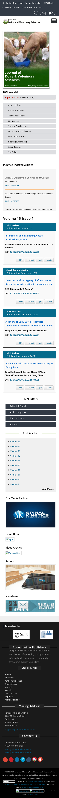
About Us (9, 677)
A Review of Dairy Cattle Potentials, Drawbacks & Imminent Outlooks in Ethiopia (29, 323)
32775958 (15, 211)
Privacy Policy (33, 794)
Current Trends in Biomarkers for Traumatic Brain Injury (28, 207)
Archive (14, 424)
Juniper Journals (32, 3)
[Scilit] (15, 632)
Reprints (9, 696)
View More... (48, 489)
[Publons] (43, 632)
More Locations (12, 699)
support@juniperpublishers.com (20, 729)
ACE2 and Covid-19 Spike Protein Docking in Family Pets (29, 365)
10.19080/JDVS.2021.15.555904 (24, 335)
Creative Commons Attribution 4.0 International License (25, 784)
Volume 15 (15, 455)
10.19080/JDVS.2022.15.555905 (24, 380)
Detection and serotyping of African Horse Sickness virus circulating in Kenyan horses (29, 282)
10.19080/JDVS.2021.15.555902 (24, 293)
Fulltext (31, 260)
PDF (21, 260)
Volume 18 (15, 441)
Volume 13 (15, 465)
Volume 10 (15, 479)
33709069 (15, 183)
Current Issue (17, 418)
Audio (49, 260)
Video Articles (11, 693)
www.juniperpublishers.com (18, 752)
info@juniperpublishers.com (18, 749)
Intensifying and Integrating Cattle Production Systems (24, 237)
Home (8, 674)
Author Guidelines (16, 110)
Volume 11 (15, 474)
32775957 (15, 199)
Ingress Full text (15, 105)
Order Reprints (14, 146)
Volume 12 (15, 470)
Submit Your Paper (16, 115)
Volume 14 (15, 460)
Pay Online (13, 152)
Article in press (18, 412)
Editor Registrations (17, 136)
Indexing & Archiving (17, 141)
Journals (8, 687)
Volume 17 (15, 446)
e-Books (8, 690)
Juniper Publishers (14, 3)
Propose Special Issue (18, 126)
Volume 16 (15, 451)
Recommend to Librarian (19, 131)
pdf (40, 260)
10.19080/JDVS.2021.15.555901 (24, 252)
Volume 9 (14, 484)
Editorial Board (18, 406)
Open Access (13, 120)
